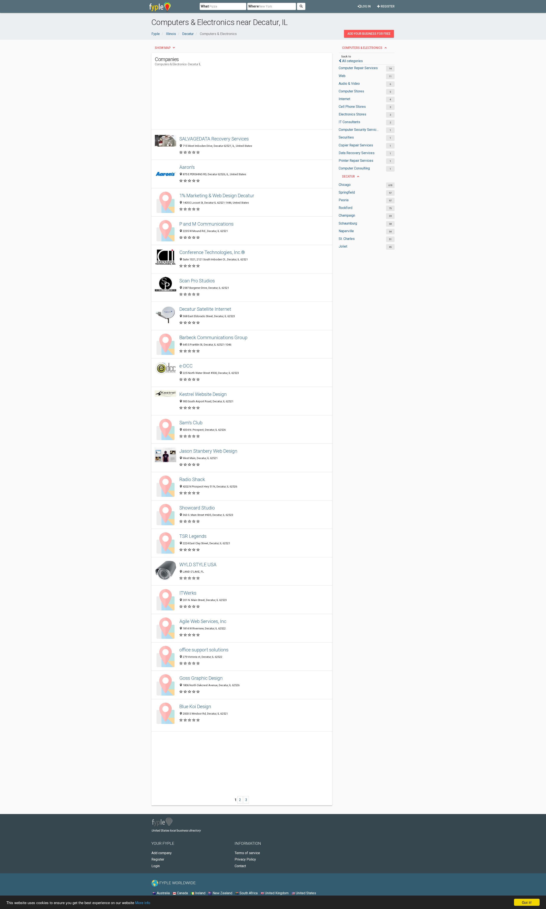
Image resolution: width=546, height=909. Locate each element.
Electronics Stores (352, 114)
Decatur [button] (348, 176)
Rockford (345, 208)
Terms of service (247, 853)
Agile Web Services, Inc (202, 621)
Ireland (199, 893)
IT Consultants (349, 122)
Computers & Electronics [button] (362, 48)
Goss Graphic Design (201, 678)
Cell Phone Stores (352, 107)
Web (342, 76)
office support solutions (203, 649)
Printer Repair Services (356, 161)
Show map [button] (163, 48)
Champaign (347, 215)
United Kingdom (276, 893)
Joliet (343, 246)
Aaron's (187, 167)
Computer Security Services (359, 130)
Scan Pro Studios (197, 280)
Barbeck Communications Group (213, 337)
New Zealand (222, 893)
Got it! (527, 902)
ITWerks (187, 593)
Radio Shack (192, 479)
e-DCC (186, 366)
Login (155, 866)
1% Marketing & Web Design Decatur (216, 195)
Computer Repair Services (358, 68)
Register (387, 6)
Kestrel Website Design (203, 394)
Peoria (344, 200)
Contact (240, 866)
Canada (182, 893)
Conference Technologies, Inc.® (212, 252)
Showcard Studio (197, 508)
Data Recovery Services (357, 153)
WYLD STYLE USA (197, 564)
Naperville (346, 231)
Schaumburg (348, 223)
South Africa (248, 893)
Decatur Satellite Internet (205, 309)
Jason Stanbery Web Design (208, 451)
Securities (346, 137)
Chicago (345, 185)
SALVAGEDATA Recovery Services (214, 139)
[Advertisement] (232, 100)
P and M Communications (206, 224)
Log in (366, 6)
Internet (344, 99)
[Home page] (160, 6)
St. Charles (347, 239)
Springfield (347, 192)
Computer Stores (351, 91)
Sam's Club (190, 422)
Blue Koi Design (195, 706)
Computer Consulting (354, 168)
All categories (352, 61)
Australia (163, 893)
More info (142, 902)
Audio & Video (349, 84)
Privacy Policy (245, 859)
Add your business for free (369, 33)
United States (305, 893)
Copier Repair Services (356, 145)
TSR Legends (192, 536)
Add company (161, 853)
